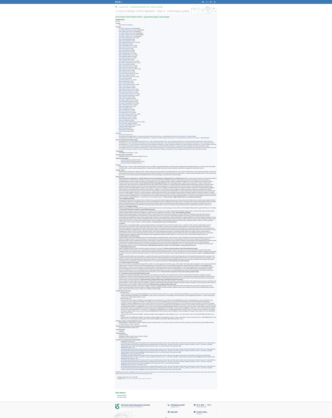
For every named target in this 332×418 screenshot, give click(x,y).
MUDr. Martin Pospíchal (125, 97)
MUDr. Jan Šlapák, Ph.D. (125, 109)
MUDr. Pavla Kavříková (125, 64)
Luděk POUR (152, 295)
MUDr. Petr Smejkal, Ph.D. (125, 106)
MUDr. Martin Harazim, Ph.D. (126, 31)
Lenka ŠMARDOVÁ (152, 309)
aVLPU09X (203, 344)
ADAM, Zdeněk (124, 300)
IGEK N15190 (137, 143)
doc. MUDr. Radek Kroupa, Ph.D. (127, 33)
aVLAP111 (198, 344)
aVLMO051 (123, 346)
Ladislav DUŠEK (132, 301)
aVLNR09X (209, 344)
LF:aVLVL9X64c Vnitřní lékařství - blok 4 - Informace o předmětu (146, 7)
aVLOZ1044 (150, 344)
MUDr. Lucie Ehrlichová (125, 50)
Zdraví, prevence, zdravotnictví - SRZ (133, 364)
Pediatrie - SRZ (128, 347)
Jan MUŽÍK (208, 305)
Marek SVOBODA (205, 308)
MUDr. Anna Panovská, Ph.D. (126, 92)
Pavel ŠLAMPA (143, 309)
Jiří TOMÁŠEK (184, 309)
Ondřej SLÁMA (177, 308)
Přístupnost (199, 413)
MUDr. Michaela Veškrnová (126, 118)
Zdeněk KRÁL (141, 305)
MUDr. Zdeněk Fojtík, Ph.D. (125, 53)
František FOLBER (173, 294)
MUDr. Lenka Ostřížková (125, 87)
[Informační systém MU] (116, 6)
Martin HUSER (141, 303)
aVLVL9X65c (197, 343)
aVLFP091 (192, 344)
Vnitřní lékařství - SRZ (129, 358)
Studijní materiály (123, 334)
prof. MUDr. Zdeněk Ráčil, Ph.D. (127, 103)
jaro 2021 (181, 372)
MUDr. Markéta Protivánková (126, 101)
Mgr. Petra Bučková (124, 44)
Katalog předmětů (123, 7)
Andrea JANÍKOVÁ (194, 294)
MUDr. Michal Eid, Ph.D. (125, 51)
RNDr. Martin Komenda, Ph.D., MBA (128, 69)
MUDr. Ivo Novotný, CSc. (125, 86)
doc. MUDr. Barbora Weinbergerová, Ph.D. (130, 122)
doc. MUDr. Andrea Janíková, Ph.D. (128, 62)
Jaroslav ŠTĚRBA (169, 309)
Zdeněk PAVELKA (183, 306)
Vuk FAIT (154, 301)
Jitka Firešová (122, 128)
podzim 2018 (150, 372)
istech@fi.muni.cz (175, 406)
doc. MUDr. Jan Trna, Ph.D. (125, 117)
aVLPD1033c (158, 344)
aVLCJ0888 (139, 346)
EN (211, 2)
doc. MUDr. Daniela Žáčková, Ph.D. (128, 125)
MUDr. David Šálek (123, 108)
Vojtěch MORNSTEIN (191, 305)
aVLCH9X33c (133, 344)
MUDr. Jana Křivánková (125, 75)
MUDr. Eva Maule (123, 78)
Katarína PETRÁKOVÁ (210, 306)
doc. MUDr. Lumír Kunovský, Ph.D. (127, 34)
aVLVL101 (204, 343)
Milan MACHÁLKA (157, 305)
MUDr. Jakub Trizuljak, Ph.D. (126, 115)
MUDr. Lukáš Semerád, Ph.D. (126, 104)
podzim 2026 (143, 373)
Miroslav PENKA (192, 306)
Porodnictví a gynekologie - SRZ (132, 354)
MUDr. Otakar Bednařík (125, 39)
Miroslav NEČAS (149, 306)
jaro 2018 (144, 372)
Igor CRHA (199, 300)
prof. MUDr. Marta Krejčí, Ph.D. (127, 73)
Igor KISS (179, 303)
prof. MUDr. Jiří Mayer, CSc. (126, 80)
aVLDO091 (175, 344)
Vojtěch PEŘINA (201, 306)
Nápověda (174, 412)
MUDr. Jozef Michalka (124, 83)
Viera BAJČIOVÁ (168, 300)
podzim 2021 (187, 372)
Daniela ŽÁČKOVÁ (161, 295)
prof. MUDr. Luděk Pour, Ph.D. (126, 36)
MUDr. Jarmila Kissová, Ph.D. (126, 66)
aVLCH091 (125, 344)
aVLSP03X (147, 346)
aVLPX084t (178, 346)
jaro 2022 (129, 377)
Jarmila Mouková (123, 129)
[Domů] (203, 2)
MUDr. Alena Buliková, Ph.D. (126, 45)
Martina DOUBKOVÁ (163, 294)
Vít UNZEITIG (212, 309)
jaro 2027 (149, 373)
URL (128, 312)
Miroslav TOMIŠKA (192, 309)
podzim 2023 (207, 372)
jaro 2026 (137, 373)
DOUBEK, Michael (125, 294)
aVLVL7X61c (164, 343)
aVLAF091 (181, 344)
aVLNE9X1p (132, 343)
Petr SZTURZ (197, 308)
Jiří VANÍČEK (124, 311)
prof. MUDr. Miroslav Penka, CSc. (127, 94)
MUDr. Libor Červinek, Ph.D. (126, 47)
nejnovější (134, 377)
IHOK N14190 (140, 141)
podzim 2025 (131, 373)
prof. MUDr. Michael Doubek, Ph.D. (128, 30)
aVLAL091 (170, 344)
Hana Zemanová (123, 131)
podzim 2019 (162, 372)
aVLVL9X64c (189, 343)
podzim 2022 (194, 372)
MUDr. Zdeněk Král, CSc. (125, 72)
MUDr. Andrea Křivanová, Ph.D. (127, 76)
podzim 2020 (175, 372)
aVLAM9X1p (156, 343)
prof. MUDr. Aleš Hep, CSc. (125, 58)
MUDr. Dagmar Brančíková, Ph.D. (127, 42)
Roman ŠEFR (128, 309)
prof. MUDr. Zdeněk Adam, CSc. (127, 37)
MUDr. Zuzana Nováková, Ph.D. (127, 84)
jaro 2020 (168, 372)
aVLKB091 (187, 344)
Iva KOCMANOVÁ (186, 303)
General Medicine (125, 160)
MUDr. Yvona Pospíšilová (125, 98)
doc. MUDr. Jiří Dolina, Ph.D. (126, 28)
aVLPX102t (170, 346)
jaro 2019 (156, 372)
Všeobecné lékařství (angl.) (128, 161)
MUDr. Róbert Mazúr (124, 81)
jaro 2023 (200, 372)
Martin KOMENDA (196, 303)
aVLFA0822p (124, 343)
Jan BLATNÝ (185, 300)
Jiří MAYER (183, 305)
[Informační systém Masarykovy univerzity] (118, 2)
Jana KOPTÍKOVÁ (205, 303)
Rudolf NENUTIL (158, 306)
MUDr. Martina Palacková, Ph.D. (127, 90)
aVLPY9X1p (140, 343)
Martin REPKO (153, 308)
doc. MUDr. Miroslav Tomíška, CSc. (128, 114)
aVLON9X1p (141, 344)
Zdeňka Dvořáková (124, 126)
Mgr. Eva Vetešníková (124, 120)
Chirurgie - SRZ (128, 341)
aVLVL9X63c (181, 343)
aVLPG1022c (155, 346)
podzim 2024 (118, 373)
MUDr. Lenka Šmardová (125, 111)
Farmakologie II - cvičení (128, 152)
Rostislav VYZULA (140, 311)
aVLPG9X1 (163, 346)
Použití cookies (202, 412)
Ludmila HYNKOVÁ (150, 303)
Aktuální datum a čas (201, 406)
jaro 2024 (213, 372)
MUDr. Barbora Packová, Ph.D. (127, 89)
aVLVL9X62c (172, 343)
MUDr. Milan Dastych (124, 48)
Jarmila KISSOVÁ (204, 294)
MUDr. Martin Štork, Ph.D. (125, 112)
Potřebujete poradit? (178, 405)
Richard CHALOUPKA (160, 303)
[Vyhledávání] (207, 2)
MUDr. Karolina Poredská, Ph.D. (127, 95)
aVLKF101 (203, 361)
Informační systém (122, 397)
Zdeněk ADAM (134, 294)
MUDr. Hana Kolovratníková (126, 67)
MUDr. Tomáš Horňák (124, 59)
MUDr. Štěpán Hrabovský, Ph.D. (127, 61)
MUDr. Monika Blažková (125, 41)
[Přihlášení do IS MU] (215, 2)
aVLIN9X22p (212, 343)
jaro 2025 (125, 373)
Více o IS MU (124, 406)
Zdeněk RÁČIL (145, 308)
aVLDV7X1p (148, 343)
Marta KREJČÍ (212, 294)
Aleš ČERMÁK (206, 300)
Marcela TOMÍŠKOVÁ (202, 309)
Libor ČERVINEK (154, 294)
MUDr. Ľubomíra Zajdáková (126, 123)
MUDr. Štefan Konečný (125, 70)
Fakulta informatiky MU (137, 406)
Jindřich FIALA (170, 301)
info (143, 297)
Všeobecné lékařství (126, 163)
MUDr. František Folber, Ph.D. (126, 55)
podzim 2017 (138, 372)
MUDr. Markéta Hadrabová (126, 56)
